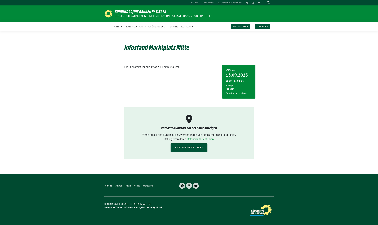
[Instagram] (189, 186)
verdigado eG (156, 207)
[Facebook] (182, 186)
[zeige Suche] (268, 2)
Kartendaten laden (189, 147)
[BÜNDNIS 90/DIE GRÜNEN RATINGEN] (108, 13)
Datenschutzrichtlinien (200, 139)
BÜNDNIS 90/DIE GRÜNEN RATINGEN (140, 11)
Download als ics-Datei (236, 93)
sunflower (127, 207)
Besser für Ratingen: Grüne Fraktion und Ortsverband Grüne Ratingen (163, 16)
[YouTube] (196, 186)
